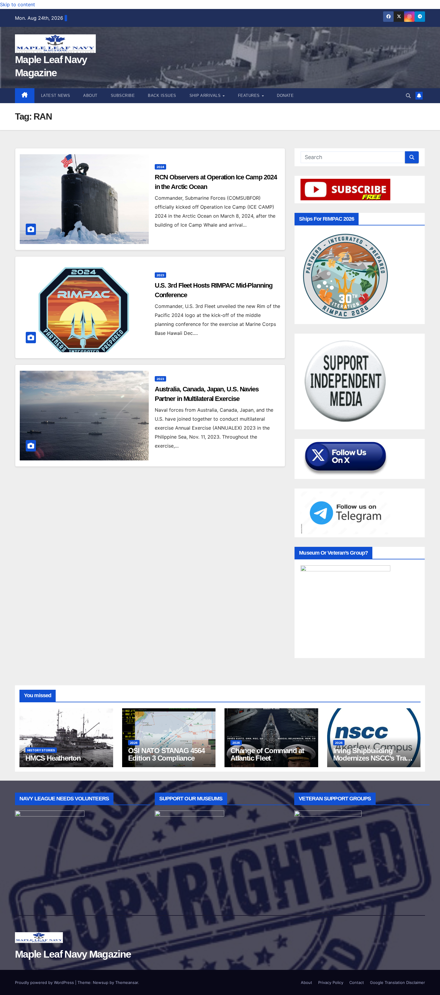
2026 (134, 742)
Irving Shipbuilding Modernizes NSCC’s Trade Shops (373, 758)
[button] (408, 96)
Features (249, 95)
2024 (160, 167)
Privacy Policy (330, 982)
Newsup (100, 982)
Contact (356, 982)
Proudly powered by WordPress (45, 982)
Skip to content (17, 4)
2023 (160, 275)
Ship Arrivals (205, 95)
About (90, 95)
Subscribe (123, 95)
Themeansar (126, 982)
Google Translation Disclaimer (397, 982)
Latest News (55, 95)
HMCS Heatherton (53, 758)
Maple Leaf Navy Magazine (73, 954)
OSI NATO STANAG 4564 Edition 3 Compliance (166, 754)
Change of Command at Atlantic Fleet (267, 754)
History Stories (41, 750)
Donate (285, 95)
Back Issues (162, 95)
